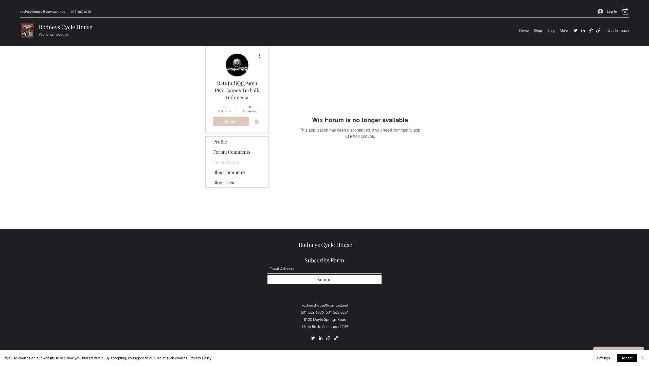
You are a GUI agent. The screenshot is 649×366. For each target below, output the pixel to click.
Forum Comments (231, 152)
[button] (625, 11)
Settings (603, 357)
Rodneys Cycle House (65, 27)
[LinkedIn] (583, 30)
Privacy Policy (200, 357)
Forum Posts (226, 162)
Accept (627, 357)
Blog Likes (223, 182)
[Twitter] (575, 30)
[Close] (643, 358)
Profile (220, 142)
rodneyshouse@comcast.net (42, 11)
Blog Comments (229, 172)
